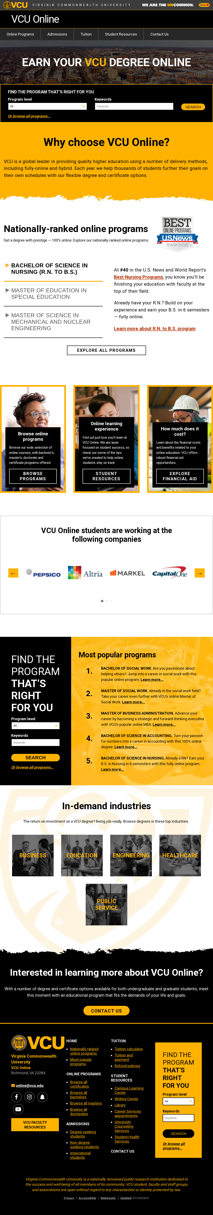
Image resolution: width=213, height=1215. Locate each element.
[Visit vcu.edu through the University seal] (35, 1044)
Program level (20, 99)
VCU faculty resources (35, 1124)
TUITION (118, 1041)
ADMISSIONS (77, 1124)
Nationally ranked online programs (84, 1051)
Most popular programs (81, 1061)
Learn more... (152, 679)
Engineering (131, 855)
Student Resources (121, 34)
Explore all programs (106, 350)
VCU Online (35, 19)
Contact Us (159, 34)
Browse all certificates (79, 1084)
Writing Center (126, 1099)
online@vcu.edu (29, 1085)
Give (203, 5)
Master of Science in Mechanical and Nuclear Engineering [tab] (51, 321)
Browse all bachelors (78, 1094)
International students (80, 1155)
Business (32, 855)
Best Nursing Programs (138, 277)
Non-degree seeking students (84, 1144)
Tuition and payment (124, 1057)
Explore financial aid (180, 476)
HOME (71, 1041)
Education (82, 855)
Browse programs (33, 476)
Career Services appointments (128, 1113)
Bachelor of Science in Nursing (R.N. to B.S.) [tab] (49, 268)
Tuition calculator (129, 1049)
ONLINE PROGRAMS (83, 1074)
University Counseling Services (124, 1126)
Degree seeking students (83, 1134)
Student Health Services (127, 1139)
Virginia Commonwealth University (82, 5)
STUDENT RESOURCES (121, 1078)
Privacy (69, 1198)
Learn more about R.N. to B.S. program (155, 328)
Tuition (86, 34)
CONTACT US (122, 1151)
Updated (125, 1198)
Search (193, 107)
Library (120, 1105)
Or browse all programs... (29, 116)
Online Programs (20, 34)
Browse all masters (86, 1103)
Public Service (106, 904)
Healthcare (180, 855)
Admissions (57, 34)
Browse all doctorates (79, 1111)
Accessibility (87, 1198)
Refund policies (127, 1066)
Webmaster (108, 1198)
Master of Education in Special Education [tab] (49, 293)
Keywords (103, 99)
